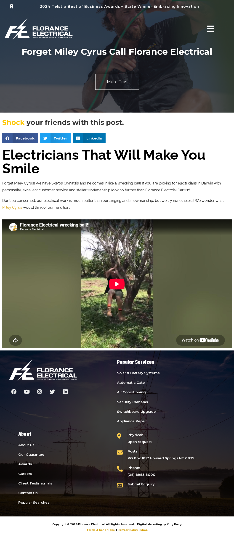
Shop (144, 530)
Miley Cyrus (12, 207)
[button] (20, 138)
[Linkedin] (65, 391)
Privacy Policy (128, 530)
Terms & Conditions (101, 530)
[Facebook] (14, 391)
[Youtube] (26, 391)
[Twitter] (52, 391)
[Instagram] (39, 391)
